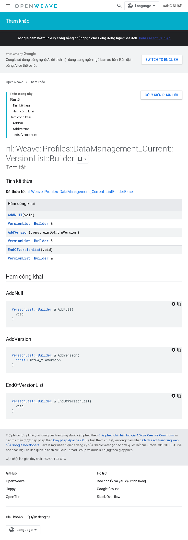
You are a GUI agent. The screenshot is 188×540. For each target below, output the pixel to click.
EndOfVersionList (24, 249)
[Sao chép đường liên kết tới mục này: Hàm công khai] (48, 277)
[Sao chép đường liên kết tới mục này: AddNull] (28, 294)
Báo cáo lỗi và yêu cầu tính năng (121, 481)
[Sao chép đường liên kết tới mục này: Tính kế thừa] (37, 181)
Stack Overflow (108, 497)
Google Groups (108, 489)
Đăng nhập (172, 6)
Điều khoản (14, 517)
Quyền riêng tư (38, 517)
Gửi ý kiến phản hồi (161, 95)
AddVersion (18, 232)
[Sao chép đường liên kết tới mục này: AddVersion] (36, 340)
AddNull (15, 215)
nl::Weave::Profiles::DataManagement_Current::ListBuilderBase (80, 191)
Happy (11, 489)
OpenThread (15, 497)
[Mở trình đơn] (8, 6)
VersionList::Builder (28, 223)
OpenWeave (14, 82)
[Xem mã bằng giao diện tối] (173, 304)
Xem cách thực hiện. (155, 38)
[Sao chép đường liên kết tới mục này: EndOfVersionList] (48, 386)
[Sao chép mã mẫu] (179, 304)
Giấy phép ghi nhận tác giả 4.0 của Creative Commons (136, 435)
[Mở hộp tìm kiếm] (119, 6)
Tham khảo (18, 21)
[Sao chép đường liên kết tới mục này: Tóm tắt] (30, 168)
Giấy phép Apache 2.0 (68, 440)
